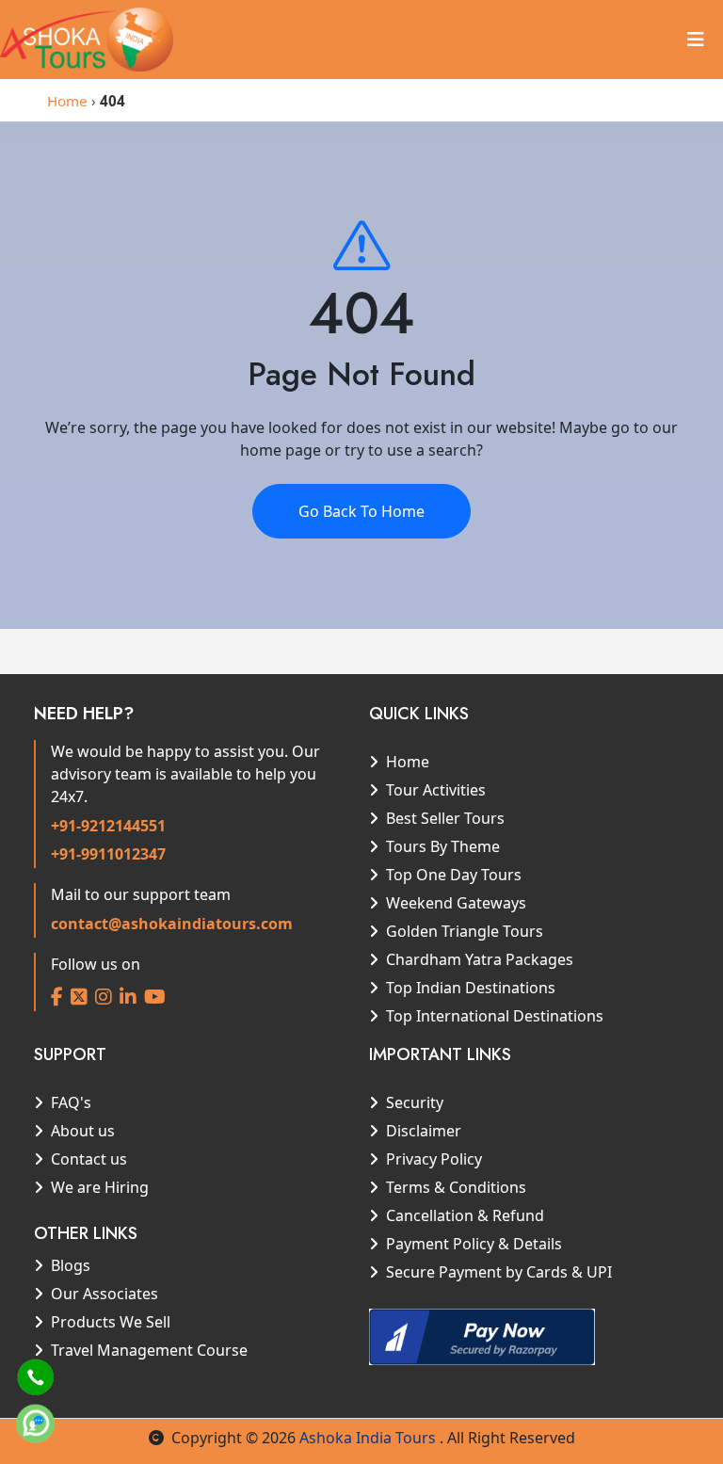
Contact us (89, 1159)
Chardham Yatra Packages (479, 959)
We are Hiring (100, 1187)
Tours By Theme (443, 846)
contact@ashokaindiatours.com (172, 923)
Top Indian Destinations (470, 987)
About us (83, 1130)
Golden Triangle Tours (464, 931)
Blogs (70, 1265)
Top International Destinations (494, 1015)
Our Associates (104, 1293)
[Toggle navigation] (695, 39)
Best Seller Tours (445, 818)
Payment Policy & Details (474, 1243)
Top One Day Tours (454, 874)
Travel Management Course (149, 1350)
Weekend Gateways (456, 903)
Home (67, 100)
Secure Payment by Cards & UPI (499, 1272)
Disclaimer (423, 1130)
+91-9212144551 (108, 825)
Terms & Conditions (456, 1187)
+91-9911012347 (108, 854)
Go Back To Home (361, 511)
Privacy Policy (434, 1159)
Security (414, 1102)
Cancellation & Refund (465, 1215)
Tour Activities (436, 790)
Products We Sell (110, 1321)
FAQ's (71, 1102)
